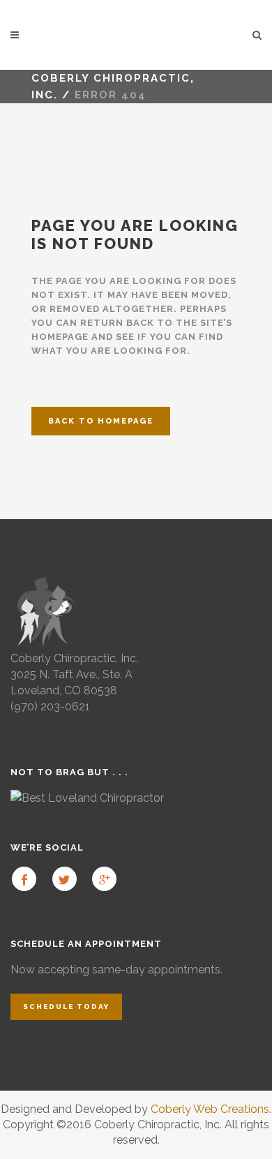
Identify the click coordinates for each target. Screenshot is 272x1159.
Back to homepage (100, 421)
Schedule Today (66, 1006)
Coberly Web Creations (210, 1109)
